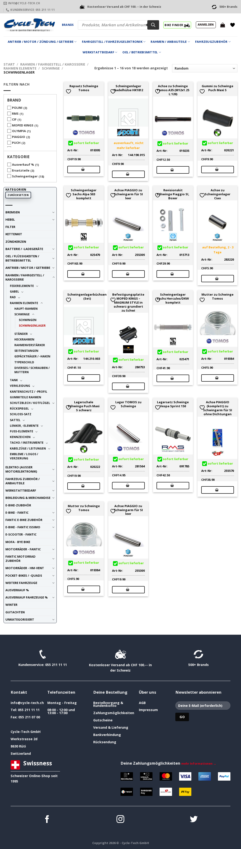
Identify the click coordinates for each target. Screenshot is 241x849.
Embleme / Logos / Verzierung (24, 456)
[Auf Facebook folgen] (47, 819)
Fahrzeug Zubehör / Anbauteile (22, 481)
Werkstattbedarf (98, 52)
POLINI (17, 108)
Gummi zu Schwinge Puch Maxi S (217, 88)
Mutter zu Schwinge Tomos (217, 297)
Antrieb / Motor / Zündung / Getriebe (40, 41)
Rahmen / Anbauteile (169, 41)
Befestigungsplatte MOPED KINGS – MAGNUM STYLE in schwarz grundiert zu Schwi (128, 302)
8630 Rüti (18, 746)
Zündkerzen (15, 241)
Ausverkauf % (23, 164)
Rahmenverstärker (29, 345)
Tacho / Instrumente (27, 442)
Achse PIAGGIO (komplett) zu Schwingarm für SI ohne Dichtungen (217, 408)
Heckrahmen (24, 339)
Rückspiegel (19, 408)
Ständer (21, 334)
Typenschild (24, 362)
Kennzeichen (20, 437)
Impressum (148, 710)
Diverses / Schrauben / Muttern (32, 370)
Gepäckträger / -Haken (32, 356)
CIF (14, 119)
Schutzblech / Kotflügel (30, 403)
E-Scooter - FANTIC (20, 534)
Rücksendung (104, 742)
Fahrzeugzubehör (211, 41)
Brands (68, 25)
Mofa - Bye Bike (17, 542)
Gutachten (15, 612)
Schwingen (27, 320)
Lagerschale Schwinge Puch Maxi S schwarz (84, 406)
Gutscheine (102, 720)
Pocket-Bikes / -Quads (23, 575)
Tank (14, 380)
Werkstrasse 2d (24, 739)
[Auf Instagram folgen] (120, 819)
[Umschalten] (53, 212)
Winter (11, 605)
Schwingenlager (25, 176)
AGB (142, 702)
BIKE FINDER (174, 25)
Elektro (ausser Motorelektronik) (21, 469)
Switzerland (21, 753)
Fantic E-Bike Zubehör (23, 520)
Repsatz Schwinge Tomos (83, 88)
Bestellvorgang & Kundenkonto (108, 704)
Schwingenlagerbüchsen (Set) (87, 297)
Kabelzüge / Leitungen (28, 448)
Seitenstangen (26, 350)
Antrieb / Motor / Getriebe (27, 268)
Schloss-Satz (20, 414)
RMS (15, 113)
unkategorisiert (19, 619)
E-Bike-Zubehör (18, 505)
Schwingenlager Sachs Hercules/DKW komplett (173, 298)
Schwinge (51, 68)
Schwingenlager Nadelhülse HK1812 (128, 88)
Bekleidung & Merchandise (27, 498)
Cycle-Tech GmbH (26, 731)
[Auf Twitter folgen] (194, 819)
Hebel (10, 219)
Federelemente (22, 286)
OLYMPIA (19, 131)
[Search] (153, 25)
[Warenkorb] (222, 25)
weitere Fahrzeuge (21, 583)
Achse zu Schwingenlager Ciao (217, 194)
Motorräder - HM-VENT (24, 568)
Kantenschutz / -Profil (28, 391)
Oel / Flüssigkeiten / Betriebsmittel (22, 258)
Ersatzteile (20, 170)
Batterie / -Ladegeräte (24, 249)
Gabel (14, 291)
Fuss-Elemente (21, 431)
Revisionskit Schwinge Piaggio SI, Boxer (173, 194)
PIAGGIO (18, 137)
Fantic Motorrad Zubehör (20, 558)
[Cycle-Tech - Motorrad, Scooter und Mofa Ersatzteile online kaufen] (29, 24)
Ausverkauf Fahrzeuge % (26, 597)
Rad (13, 297)
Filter (10, 227)
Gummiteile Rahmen (25, 397)
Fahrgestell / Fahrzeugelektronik (112, 41)
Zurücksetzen (18, 195)
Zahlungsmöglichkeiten (113, 713)
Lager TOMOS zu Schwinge (128, 404)
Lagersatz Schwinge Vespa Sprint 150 (173, 404)
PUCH (16, 143)
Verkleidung (20, 385)
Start (9, 64)
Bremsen (12, 212)
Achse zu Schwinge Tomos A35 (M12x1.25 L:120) (173, 90)
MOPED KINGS (22, 125)
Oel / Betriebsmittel (140, 52)
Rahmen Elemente (20, 68)
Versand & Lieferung (110, 727)
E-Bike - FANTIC (16, 512)
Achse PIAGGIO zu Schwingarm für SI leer (128, 194)
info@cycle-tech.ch (27, 702)
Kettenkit (13, 234)
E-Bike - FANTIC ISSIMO (22, 527)
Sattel (15, 420)
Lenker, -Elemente (24, 425)
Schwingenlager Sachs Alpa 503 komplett (83, 194)
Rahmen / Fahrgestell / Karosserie (52, 64)
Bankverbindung (107, 734)
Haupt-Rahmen (26, 308)
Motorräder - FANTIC (23, 549)
